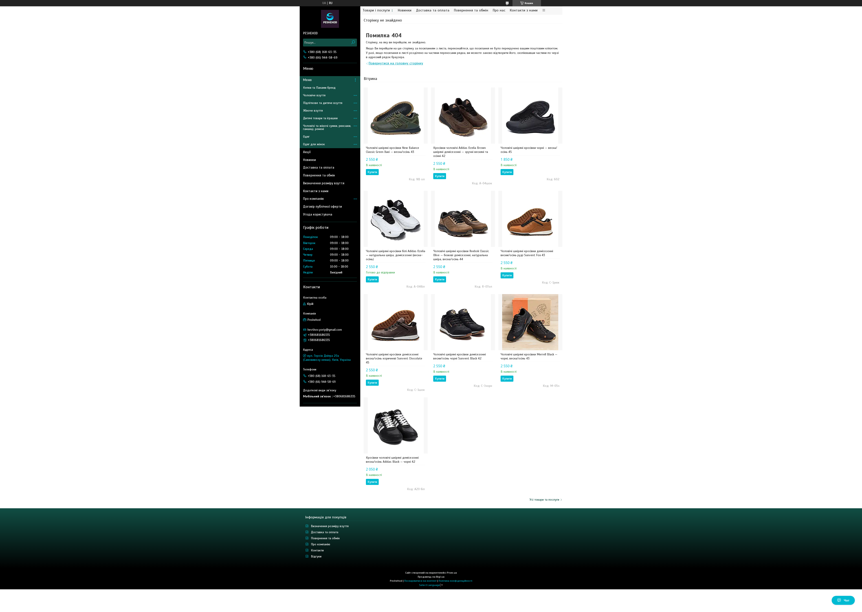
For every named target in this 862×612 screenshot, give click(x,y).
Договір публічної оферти (322, 207)
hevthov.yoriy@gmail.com (325, 330)
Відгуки (316, 556)
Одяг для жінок (314, 144)
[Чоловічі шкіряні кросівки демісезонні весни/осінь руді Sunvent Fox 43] (530, 219)
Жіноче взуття (313, 110)
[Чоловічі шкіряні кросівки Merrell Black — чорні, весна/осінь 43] (530, 322)
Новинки (404, 10)
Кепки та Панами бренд (319, 88)
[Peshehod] (330, 19)
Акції (306, 152)
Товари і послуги (376, 10)
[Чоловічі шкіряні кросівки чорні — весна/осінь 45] (530, 116)
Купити (372, 172)
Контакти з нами (524, 10)
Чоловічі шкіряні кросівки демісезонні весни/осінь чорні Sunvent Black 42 (459, 356)
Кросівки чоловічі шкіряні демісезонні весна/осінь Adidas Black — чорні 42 (392, 460)
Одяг (306, 137)
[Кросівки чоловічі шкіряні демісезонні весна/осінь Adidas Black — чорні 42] (396, 425)
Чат (846, 600)
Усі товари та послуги (544, 500)
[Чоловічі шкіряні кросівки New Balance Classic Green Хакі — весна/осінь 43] (396, 116)
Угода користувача (317, 214)
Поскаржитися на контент (420, 580)
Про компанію (313, 199)
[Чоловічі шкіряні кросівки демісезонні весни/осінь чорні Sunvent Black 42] (463, 322)
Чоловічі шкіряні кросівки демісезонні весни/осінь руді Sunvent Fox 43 (527, 253)
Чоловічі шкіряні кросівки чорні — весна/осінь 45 (529, 150)
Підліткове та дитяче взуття (322, 103)
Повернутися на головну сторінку (396, 63)
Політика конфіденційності (455, 580)
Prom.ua (452, 572)
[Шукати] (353, 42)
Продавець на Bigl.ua (431, 576)
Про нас (499, 10)
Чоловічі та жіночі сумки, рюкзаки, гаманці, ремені (327, 127)
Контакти (317, 550)
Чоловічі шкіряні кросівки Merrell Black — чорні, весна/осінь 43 (529, 356)
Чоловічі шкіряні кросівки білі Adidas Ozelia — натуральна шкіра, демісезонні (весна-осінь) (395, 255)
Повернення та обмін (471, 10)
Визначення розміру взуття (323, 183)
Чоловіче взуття (314, 95)
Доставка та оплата (432, 10)
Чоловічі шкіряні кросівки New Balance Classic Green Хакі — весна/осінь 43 (392, 150)
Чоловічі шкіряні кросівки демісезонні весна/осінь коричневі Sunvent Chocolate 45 (394, 358)
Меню (307, 80)
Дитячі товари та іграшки (320, 118)
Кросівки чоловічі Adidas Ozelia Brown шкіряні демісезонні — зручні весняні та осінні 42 (460, 152)
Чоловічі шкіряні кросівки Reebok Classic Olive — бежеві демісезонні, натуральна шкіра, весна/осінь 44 (461, 255)
